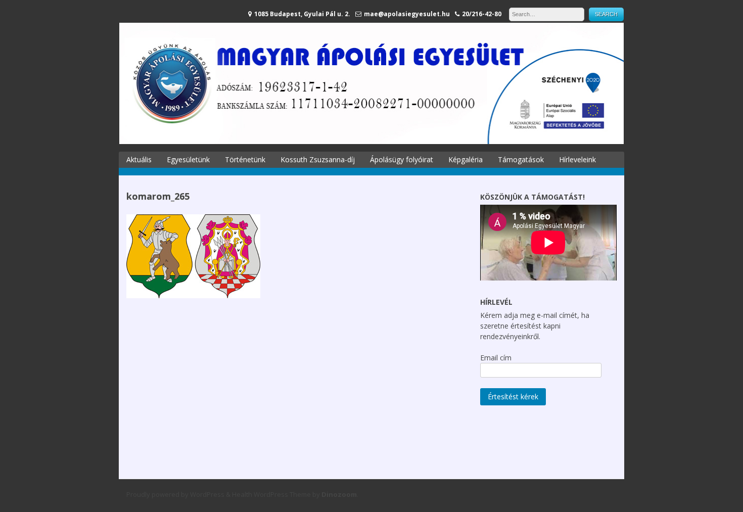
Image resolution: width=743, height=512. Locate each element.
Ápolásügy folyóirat (401, 159)
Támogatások (521, 159)
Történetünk (245, 159)
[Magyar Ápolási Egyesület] (371, 141)
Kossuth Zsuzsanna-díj (318, 159)
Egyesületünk (188, 159)
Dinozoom (339, 494)
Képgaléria (465, 159)
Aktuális (139, 159)
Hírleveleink (577, 159)
